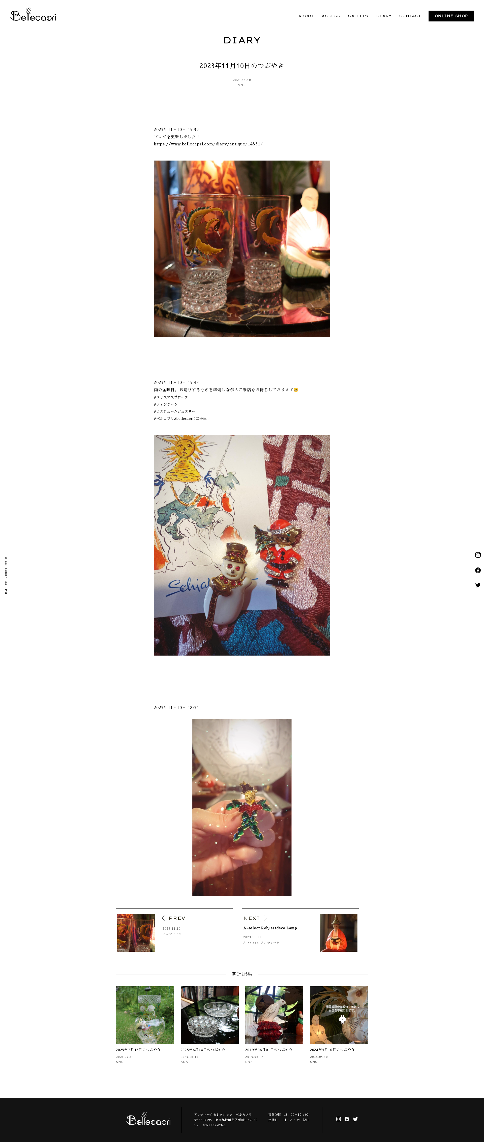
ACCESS (331, 16)
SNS (242, 85)
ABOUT (306, 16)
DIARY (383, 16)
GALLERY (358, 16)
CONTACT (410, 16)
